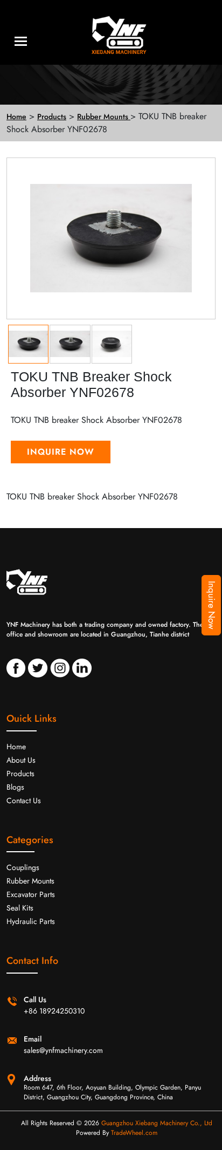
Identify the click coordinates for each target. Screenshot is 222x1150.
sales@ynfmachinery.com (63, 1050)
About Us (21, 760)
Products (20, 773)
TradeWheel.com (134, 1133)
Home (16, 746)
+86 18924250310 (54, 1010)
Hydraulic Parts (30, 921)
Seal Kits (19, 907)
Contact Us (23, 800)
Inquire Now (211, 605)
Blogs (15, 787)
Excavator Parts (30, 894)
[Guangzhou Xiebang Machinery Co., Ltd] (111, 32)
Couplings (22, 867)
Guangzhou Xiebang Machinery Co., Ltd (156, 1123)
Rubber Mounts (30, 880)
